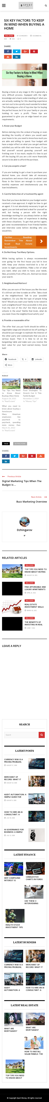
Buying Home (20, 443)
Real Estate (9, 36)
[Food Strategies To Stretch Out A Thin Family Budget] (32, 384)
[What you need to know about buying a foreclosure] (12, 418)
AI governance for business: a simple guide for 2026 (14, 832)
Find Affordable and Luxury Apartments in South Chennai (35, 589)
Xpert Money (22, 1098)
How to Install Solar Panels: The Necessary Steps (33, 1054)
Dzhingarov (23, 36)
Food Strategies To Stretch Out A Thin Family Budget (32, 393)
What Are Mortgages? (10, 1029)
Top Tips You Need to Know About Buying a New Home (11, 393)
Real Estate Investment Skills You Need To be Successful (34, 608)
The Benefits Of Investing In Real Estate (33, 624)
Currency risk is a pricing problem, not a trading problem (13, 763)
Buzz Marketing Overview (31, 501)
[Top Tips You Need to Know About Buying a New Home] (11, 384)
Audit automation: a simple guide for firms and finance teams (15, 798)
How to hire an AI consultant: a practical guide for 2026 (14, 816)
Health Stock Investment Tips (14, 926)
